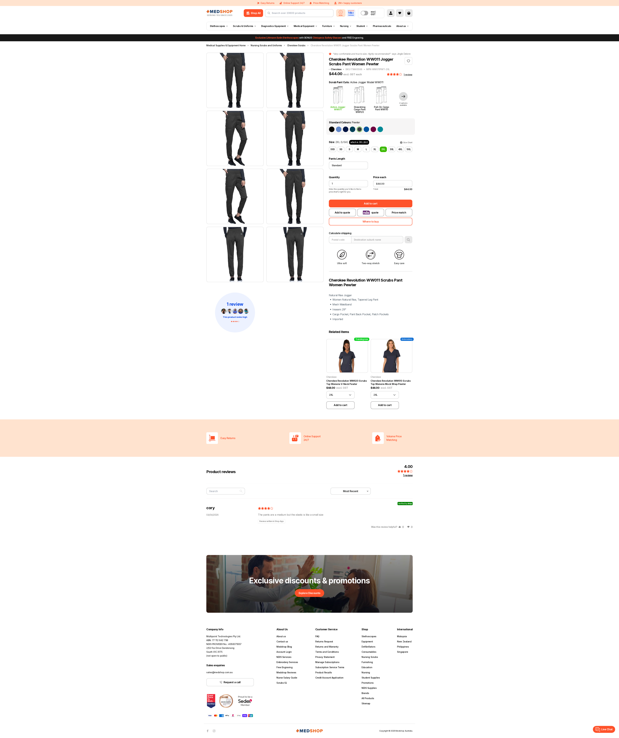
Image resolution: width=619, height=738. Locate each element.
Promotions (368, 682)
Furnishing (367, 662)
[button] (395, 74)
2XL (383, 149)
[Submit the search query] (269, 14)
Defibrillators (368, 646)
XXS (332, 149)
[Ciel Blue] (338, 129)
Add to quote (342, 212)
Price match (399, 212)
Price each (379, 177)
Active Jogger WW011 (337, 108)
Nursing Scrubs (370, 657)
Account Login (284, 651)
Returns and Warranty (327, 646)
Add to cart (370, 203)
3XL (392, 149)
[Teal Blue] (380, 129)
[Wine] (373, 129)
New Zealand (404, 641)
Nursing (344, 26)
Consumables (369, 651)
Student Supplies (371, 677)
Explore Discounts (309, 593)
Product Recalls (323, 672)
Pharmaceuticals (382, 26)
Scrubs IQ (281, 682)
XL (374, 149)
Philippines (403, 646)
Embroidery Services (287, 662)
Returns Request (324, 641)
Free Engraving (284, 667)
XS (340, 149)
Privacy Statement (325, 657)
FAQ (317, 636)
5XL (409, 149)
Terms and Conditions (327, 651)
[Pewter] (359, 129)
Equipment (367, 641)
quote (374, 212)
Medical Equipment (304, 26)
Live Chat (607, 729)
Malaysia (402, 636)
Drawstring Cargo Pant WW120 (360, 109)
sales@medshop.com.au (219, 672)
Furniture (327, 26)
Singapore (402, 651)
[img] (265, 508)
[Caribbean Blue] (352, 129)
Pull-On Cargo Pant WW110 (381, 108)
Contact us (282, 641)
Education (367, 667)
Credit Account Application (329, 677)
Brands (365, 693)
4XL (400, 149)
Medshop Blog (284, 646)
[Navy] (345, 129)
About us (401, 26)
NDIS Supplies (369, 688)
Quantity (334, 177)
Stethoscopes (217, 26)
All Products (368, 698)
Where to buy (371, 221)
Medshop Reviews (286, 672)
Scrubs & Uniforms (243, 26)
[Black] (331, 129)
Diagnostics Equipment (273, 26)
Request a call (232, 682)
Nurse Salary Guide (286, 677)
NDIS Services (283, 657)
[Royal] (366, 129)
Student (360, 26)
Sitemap (366, 703)
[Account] (391, 13)
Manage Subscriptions (327, 662)
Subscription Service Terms (329, 667)
